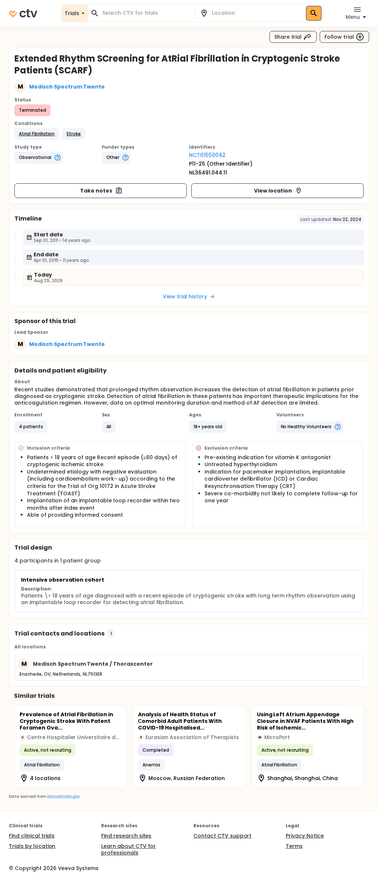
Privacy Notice (305, 835)
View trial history (185, 296)
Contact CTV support (222, 835)
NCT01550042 (207, 155)
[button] (36, 134)
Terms (294, 846)
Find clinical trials (32, 835)
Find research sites (126, 835)
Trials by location (32, 846)
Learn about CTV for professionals (128, 849)
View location (273, 190)
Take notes (96, 190)
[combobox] (145, 13)
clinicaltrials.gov (63, 796)
